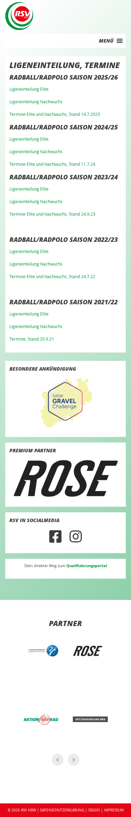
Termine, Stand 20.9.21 (31, 339)
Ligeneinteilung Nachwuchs (36, 101)
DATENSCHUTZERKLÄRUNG (62, 810)
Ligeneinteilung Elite (29, 89)
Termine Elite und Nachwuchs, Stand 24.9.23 (52, 214)
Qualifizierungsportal (86, 565)
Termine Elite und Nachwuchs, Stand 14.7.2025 (54, 114)
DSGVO (94, 810)
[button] (106, 41)
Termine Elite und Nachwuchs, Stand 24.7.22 (52, 276)
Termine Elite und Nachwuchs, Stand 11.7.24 (52, 164)
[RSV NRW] (19, 15)
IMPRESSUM (114, 810)
